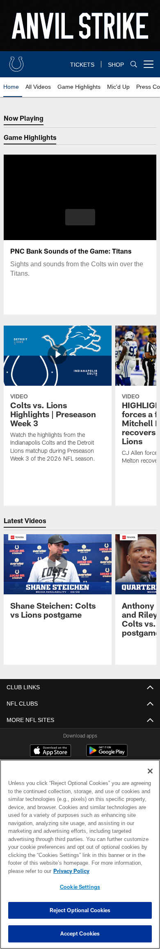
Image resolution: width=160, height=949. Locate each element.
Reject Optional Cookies (80, 910)
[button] (80, 217)
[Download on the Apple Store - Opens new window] (50, 751)
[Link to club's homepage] (16, 60)
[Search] (133, 64)
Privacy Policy (70, 871)
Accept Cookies (80, 933)
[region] (80, 854)
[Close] (150, 771)
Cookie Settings (80, 887)
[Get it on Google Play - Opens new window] (107, 754)
